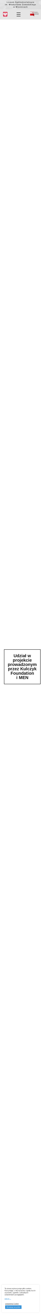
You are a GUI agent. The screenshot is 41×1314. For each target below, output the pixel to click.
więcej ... (8, 1299)
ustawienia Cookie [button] (12, 1304)
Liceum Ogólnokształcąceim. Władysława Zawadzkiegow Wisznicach (20, 4)
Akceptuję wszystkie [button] (13, 1307)
